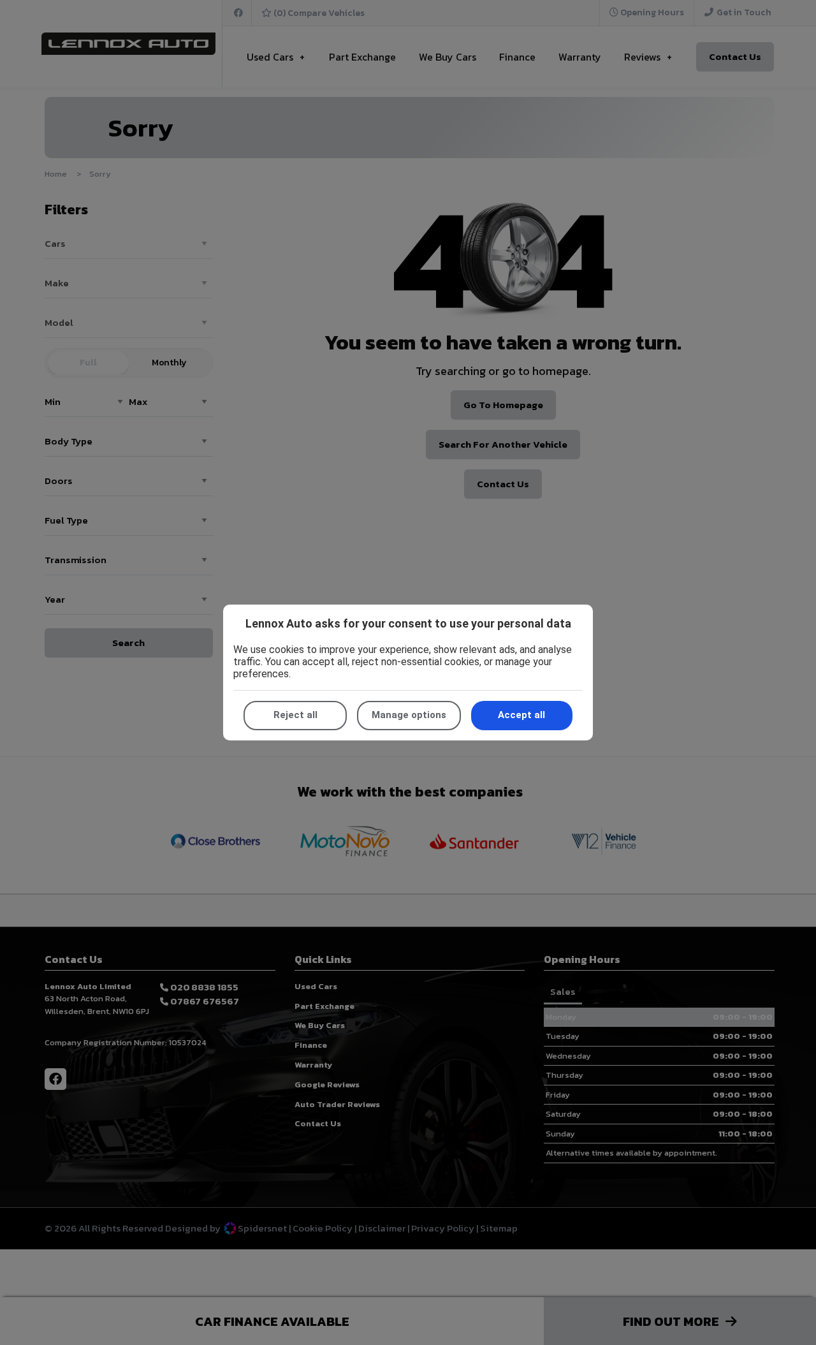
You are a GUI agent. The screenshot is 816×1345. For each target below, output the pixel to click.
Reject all (295, 715)
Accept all (521, 715)
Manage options (409, 715)
